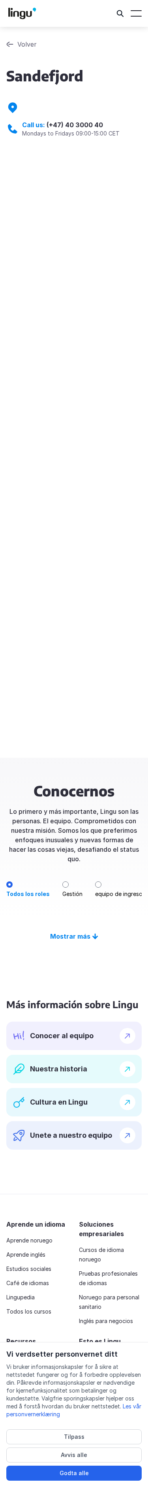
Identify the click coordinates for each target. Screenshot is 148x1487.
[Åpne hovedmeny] (136, 13)
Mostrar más (70, 936)
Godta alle (74, 1473)
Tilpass (74, 1436)
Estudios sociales (28, 1268)
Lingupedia (20, 1297)
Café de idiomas (27, 1283)
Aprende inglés (25, 1254)
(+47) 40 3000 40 (75, 125)
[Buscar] (120, 13)
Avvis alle (74, 1454)
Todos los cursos (28, 1311)
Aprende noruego (29, 1240)
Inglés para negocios (106, 1321)
